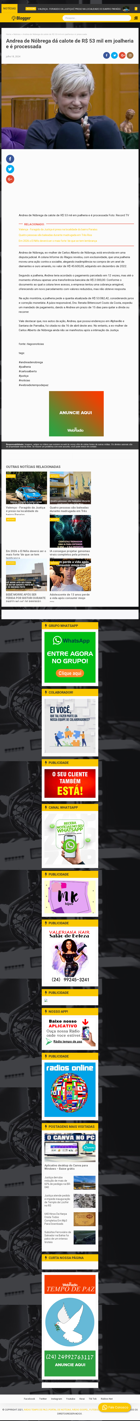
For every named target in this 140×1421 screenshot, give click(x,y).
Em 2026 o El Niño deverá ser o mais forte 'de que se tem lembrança (58, 240)
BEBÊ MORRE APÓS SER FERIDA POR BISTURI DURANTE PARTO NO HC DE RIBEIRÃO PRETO (26, 600)
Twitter (43, 1398)
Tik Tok (93, 1398)
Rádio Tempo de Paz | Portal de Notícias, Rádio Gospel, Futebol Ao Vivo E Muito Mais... (75, 1409)
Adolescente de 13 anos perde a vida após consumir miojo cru (70, 598)
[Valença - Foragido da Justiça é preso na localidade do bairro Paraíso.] (26, 488)
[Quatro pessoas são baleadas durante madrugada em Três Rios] (70, 488)
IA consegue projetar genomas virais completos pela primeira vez (70, 554)
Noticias (11, 476)
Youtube (70, 1398)
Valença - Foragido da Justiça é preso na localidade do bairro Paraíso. (63, 9)
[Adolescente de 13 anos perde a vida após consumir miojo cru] (70, 575)
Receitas (124, 9)
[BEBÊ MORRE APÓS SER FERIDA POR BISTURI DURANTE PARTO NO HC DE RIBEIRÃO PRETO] (26, 575)
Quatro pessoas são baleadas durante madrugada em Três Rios (55, 235)
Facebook (29, 1398)
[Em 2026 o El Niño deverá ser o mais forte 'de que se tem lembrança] (26, 531)
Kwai (82, 1398)
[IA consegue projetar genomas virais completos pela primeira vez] (70, 531)
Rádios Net (107, 1398)
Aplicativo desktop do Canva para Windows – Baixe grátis (66, 1167)
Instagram (56, 1398)
